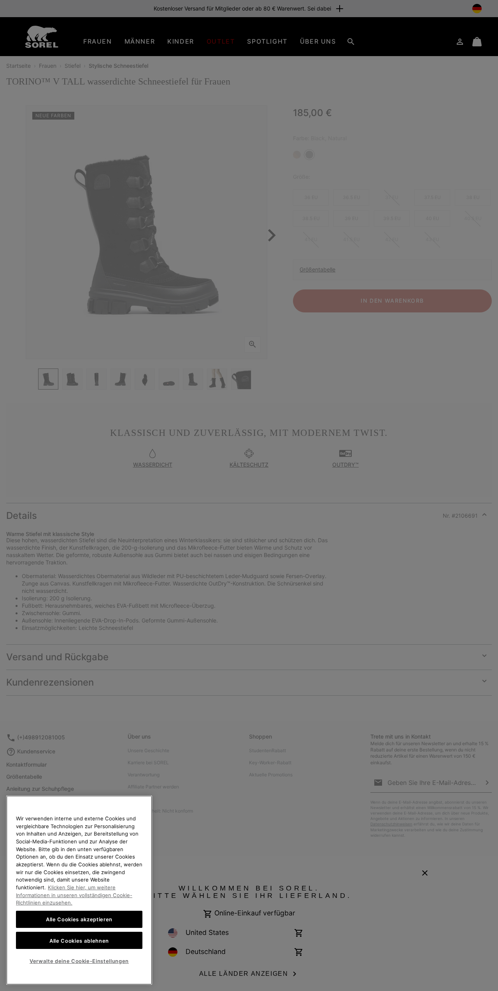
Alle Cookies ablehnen (79, 940)
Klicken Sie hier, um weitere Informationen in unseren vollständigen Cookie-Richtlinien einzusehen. (74, 895)
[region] (79, 890)
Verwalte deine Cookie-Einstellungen (79, 961)
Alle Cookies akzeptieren (79, 919)
